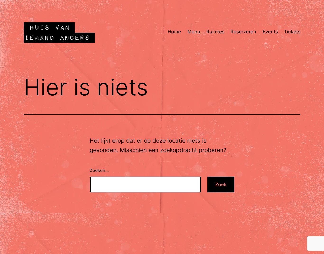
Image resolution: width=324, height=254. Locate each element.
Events (270, 32)
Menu (193, 32)
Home (174, 32)
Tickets (292, 32)
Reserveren (243, 32)
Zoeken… (99, 170)
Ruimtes (215, 32)
